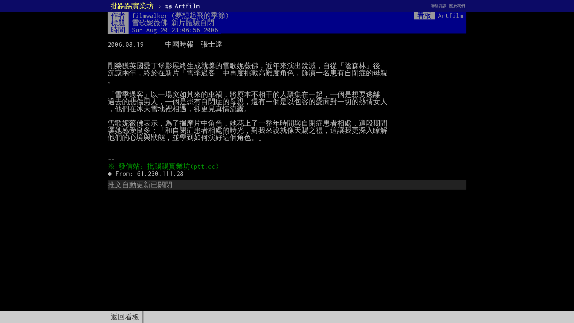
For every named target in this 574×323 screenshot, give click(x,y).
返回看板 (125, 317)
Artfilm (182, 6)
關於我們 (457, 6)
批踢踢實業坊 (132, 6)
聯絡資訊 (438, 6)
